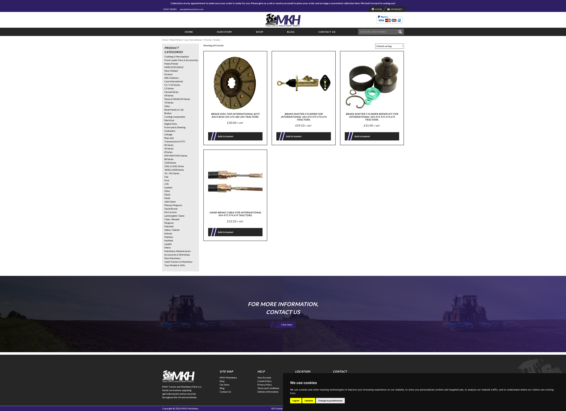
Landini (168, 244)
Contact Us (326, 31)
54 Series (168, 95)
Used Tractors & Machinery (178, 261)
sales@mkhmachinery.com (191, 9)
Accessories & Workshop (177, 254)
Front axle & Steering (174, 127)
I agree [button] (295, 400)
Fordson (168, 74)
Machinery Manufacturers (177, 251)
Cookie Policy (264, 381)
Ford (166, 180)
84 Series (168, 159)
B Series (168, 152)
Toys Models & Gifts (174, 265)
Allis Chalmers (171, 77)
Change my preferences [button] (330, 400)
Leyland (168, 187)
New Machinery (172, 258)
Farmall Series (171, 91)
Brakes (168, 113)
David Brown (171, 208)
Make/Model (176, 39)
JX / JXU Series (171, 173)
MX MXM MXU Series (175, 155)
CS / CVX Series (172, 84)
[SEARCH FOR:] (378, 31)
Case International (192, 39)
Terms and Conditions (268, 388)
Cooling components (174, 116)
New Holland (171, 70)
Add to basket (225, 136)
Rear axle (169, 137)
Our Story (224, 31)
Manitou (168, 236)
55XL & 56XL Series (174, 166)
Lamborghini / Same (174, 215)
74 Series (207, 39)
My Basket (397, 9)
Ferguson (169, 222)
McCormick (170, 212)
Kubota (168, 233)
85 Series (168, 145)
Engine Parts (170, 123)
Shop (259, 31)
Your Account (264, 377)
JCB (166, 183)
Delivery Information (267, 391)
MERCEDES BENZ (174, 67)
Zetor (167, 191)
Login (378, 9)
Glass (167, 106)
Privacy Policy (264, 384)
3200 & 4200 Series (174, 169)
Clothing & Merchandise (176, 56)
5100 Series (170, 162)
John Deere (170, 201)
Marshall (168, 226)
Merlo (167, 247)
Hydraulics (169, 130)
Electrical (169, 120)
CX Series (169, 88)
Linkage (168, 134)
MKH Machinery (228, 377)
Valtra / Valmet (172, 229)
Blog (290, 31)
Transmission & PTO (174, 141)
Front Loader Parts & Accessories (181, 60)
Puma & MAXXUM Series (177, 99)
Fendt (167, 198)
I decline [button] (309, 400)
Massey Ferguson (173, 205)
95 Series (168, 148)
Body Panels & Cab (174, 109)
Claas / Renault (171, 219)
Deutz (167, 194)
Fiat (166, 176)
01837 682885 (170, 9)
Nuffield (168, 240)
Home (189, 31)
